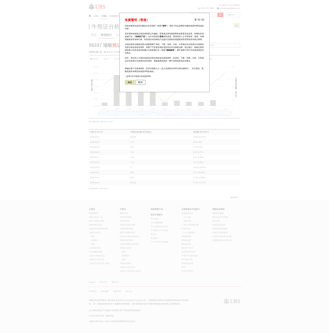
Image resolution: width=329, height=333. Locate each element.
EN (203, 19)
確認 (130, 82)
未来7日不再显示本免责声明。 (139, 76)
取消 (140, 82)
